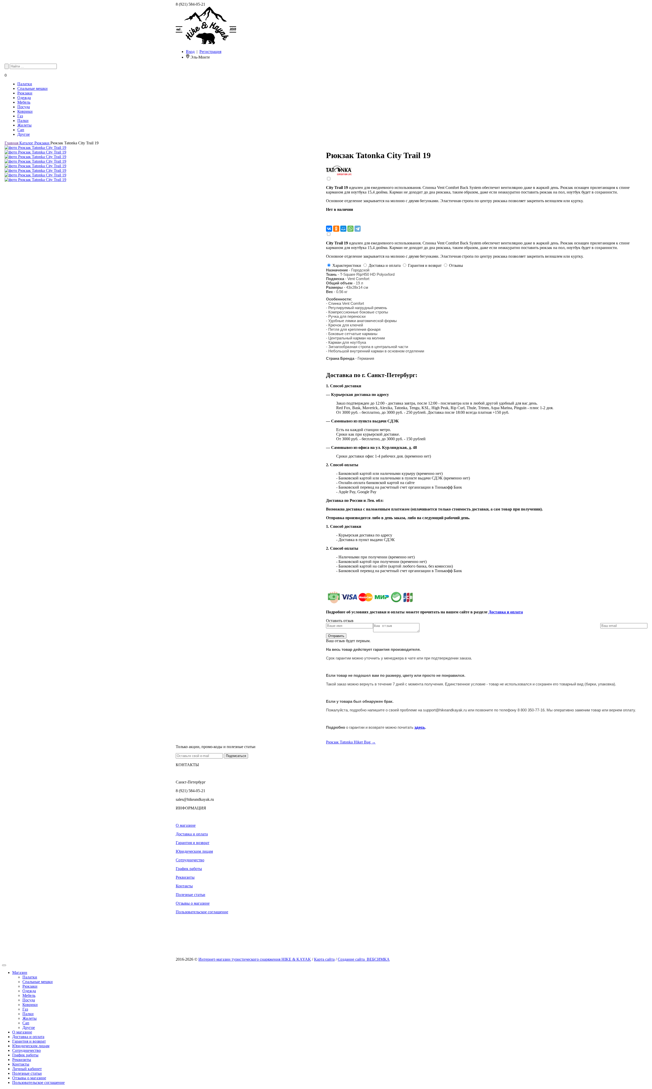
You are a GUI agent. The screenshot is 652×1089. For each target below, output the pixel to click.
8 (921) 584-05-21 (190, 4)
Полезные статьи (190, 894)
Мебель (23, 102)
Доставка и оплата (505, 612)
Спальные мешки (32, 88)
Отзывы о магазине (193, 903)
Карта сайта (324, 959)
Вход (190, 51)
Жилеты (24, 125)
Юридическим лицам (194, 851)
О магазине (186, 825)
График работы (189, 868)
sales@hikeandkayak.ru (195, 799)
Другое (23, 134)
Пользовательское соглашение (202, 912)
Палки (23, 120)
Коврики (25, 111)
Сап (20, 130)
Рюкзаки (24, 93)
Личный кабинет (27, 1069)
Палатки (24, 84)
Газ (20, 116)
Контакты (184, 886)
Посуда (23, 107)
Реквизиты (185, 877)
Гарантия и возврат (192, 842)
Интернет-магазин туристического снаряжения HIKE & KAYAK (254, 959)
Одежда (24, 97)
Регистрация (210, 51)
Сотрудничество (190, 860)
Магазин (19, 972)
